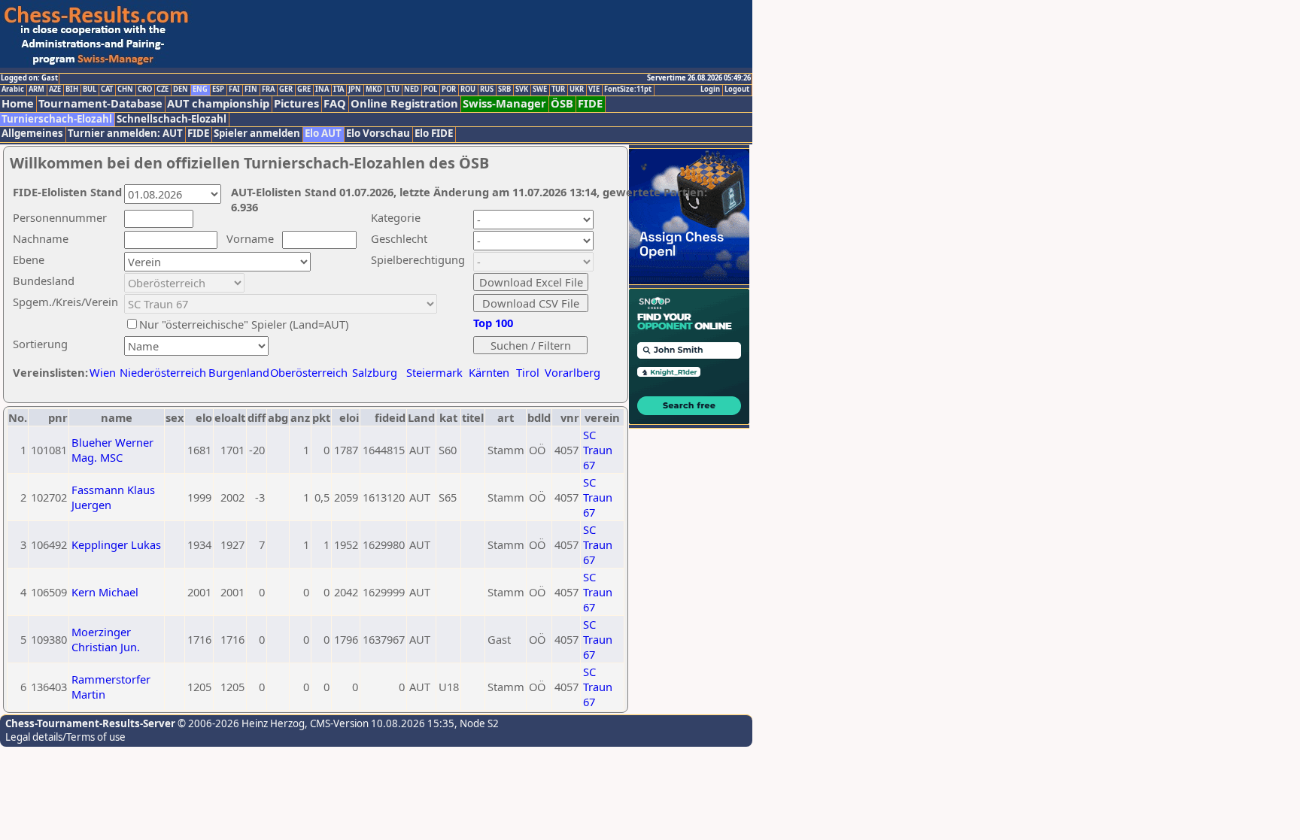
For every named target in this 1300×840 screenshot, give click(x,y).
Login (710, 89)
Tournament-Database (100, 103)
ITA (338, 89)
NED (411, 89)
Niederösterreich (161, 372)
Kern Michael (104, 591)
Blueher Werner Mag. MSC (112, 450)
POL (430, 89)
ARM (36, 89)
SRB (504, 89)
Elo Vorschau (378, 133)
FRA (268, 89)
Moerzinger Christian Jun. (105, 639)
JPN (354, 89)
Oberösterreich (309, 372)
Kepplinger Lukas (116, 544)
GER (286, 89)
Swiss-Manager (504, 103)
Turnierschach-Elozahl (57, 119)
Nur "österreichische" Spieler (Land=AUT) (243, 324)
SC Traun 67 (597, 449)
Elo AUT (323, 133)
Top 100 (493, 322)
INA (322, 89)
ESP (218, 89)
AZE (55, 89)
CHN (125, 89)
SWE (540, 89)
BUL (89, 89)
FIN (251, 89)
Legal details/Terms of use (65, 737)
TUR (558, 89)
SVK (521, 89)
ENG (200, 89)
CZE (162, 89)
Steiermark (434, 372)
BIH (71, 89)
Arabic (13, 89)
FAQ (334, 103)
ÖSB (562, 103)
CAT (107, 89)
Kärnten (489, 372)
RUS (487, 89)
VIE (594, 89)
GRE (304, 89)
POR (449, 89)
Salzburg (374, 372)
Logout (736, 89)
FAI (234, 89)
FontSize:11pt (628, 89)
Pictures (296, 103)
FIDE (590, 103)
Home (18, 103)
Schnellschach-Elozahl (171, 119)
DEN (180, 89)
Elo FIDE (434, 133)
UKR (577, 89)
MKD (374, 89)
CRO (145, 89)
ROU (467, 89)
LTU (393, 89)
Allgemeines (32, 133)
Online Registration (404, 103)
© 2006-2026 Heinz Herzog (240, 723)
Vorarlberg (572, 372)
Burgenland (238, 372)
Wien (103, 372)
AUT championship (218, 103)
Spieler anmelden (257, 133)
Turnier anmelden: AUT (125, 133)
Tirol (527, 372)
